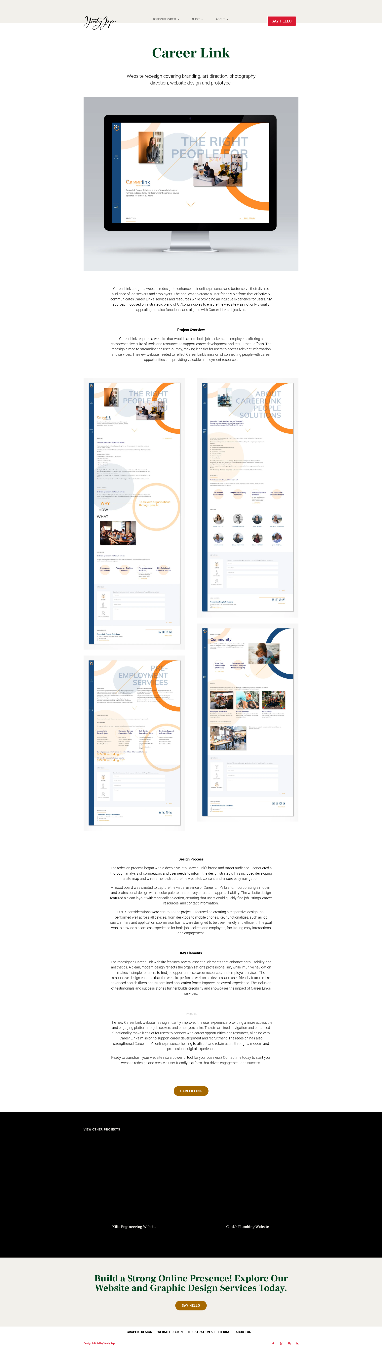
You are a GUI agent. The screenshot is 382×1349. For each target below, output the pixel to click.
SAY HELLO (282, 21)
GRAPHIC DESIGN (139, 1332)
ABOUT (220, 19)
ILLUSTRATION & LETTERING (209, 1332)
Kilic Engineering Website (134, 1226)
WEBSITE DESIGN (170, 1332)
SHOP (196, 19)
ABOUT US (243, 1332)
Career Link (191, 1091)
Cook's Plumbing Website (247, 1226)
